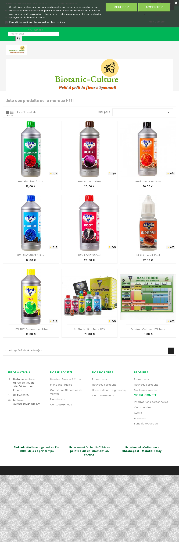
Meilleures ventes (145, 390)
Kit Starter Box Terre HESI (89, 329)
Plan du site (57, 399)
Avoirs (138, 413)
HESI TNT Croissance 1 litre (31, 329)
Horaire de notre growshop (109, 390)
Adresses (140, 418)
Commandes (142, 407)
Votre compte (145, 395)
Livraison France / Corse (65, 379)
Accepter (154, 7)
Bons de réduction (146, 423)
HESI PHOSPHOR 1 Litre (31, 255)
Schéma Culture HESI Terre (148, 329)
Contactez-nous (61, 404)
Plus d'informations (20, 22)
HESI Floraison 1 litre (30, 181)
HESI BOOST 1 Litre (89, 181)
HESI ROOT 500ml (89, 255)
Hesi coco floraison (148, 181)
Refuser (121, 7)
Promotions (99, 379)
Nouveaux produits (104, 384)
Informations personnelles (151, 402)
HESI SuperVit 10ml (148, 255)
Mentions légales (61, 384)
